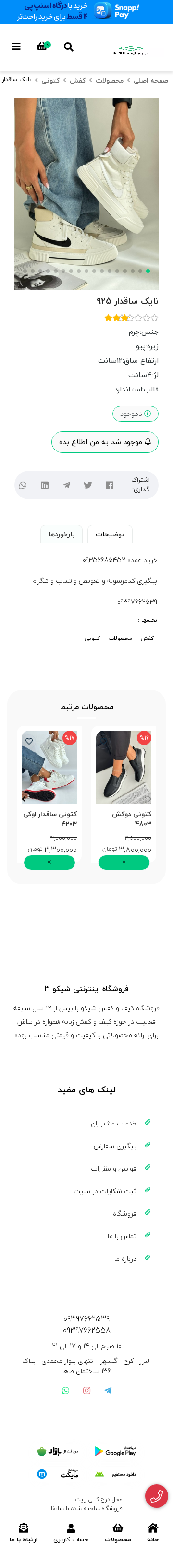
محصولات (110, 80)
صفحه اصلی (151, 80)
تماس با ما (122, 1236)
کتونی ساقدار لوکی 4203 (50, 819)
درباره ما (125, 1259)
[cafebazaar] (58, 1451)
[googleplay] (115, 1451)
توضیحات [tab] (110, 534)
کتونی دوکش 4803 (131, 819)
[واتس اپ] (65, 1390)
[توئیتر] (87, 484)
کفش (78, 80)
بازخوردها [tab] (61, 534)
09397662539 (86, 1319)
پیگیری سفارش (115, 1146)
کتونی (50, 80)
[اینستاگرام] (86, 1390)
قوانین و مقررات (113, 1168)
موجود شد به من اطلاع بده (102, 442)
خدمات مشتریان (113, 1123)
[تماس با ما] (157, 1496)
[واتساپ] (22, 484)
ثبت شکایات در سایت (105, 1191)
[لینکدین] (44, 484)
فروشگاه (124, 1213)
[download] (115, 1474)
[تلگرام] (66, 484)
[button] (149, 798)
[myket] (58, 1474)
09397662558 (87, 1330)
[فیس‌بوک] (109, 484)
